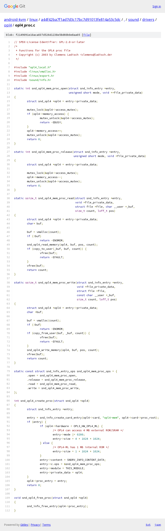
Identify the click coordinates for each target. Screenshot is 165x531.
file (86, 35)
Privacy (35, 525)
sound (133, 19)
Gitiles (24, 525)
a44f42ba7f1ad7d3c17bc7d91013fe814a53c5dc (81, 19)
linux (33, 19)
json (158, 524)
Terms (46, 525)
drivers (148, 19)
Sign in (157, 6)
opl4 (8, 25)
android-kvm (15, 19)
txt (148, 524)
